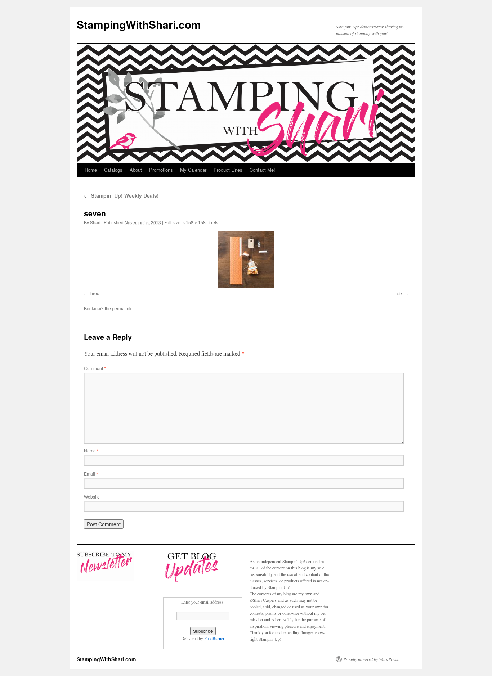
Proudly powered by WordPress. (371, 659)
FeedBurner (214, 638)
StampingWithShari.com (139, 24)
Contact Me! (262, 169)
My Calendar (193, 169)
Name (91, 450)
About (136, 169)
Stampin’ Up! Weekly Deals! (121, 195)
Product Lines (228, 169)
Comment (95, 368)
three (94, 293)
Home (91, 169)
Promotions (161, 169)
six (400, 293)
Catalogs (113, 169)
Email (91, 473)
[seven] (246, 259)
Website (92, 497)
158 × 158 (196, 222)
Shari (95, 222)
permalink (121, 308)
